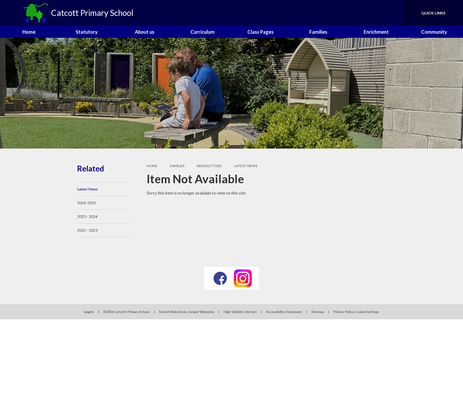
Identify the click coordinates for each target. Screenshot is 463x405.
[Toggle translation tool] (378, 13)
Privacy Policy (343, 312)
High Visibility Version (240, 312)
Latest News (245, 166)
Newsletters (209, 166)
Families (177, 166)
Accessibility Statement (284, 312)
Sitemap (318, 312)
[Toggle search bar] (395, 13)
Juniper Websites (201, 312)
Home (152, 166)
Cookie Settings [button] (366, 312)
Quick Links (433, 13)
